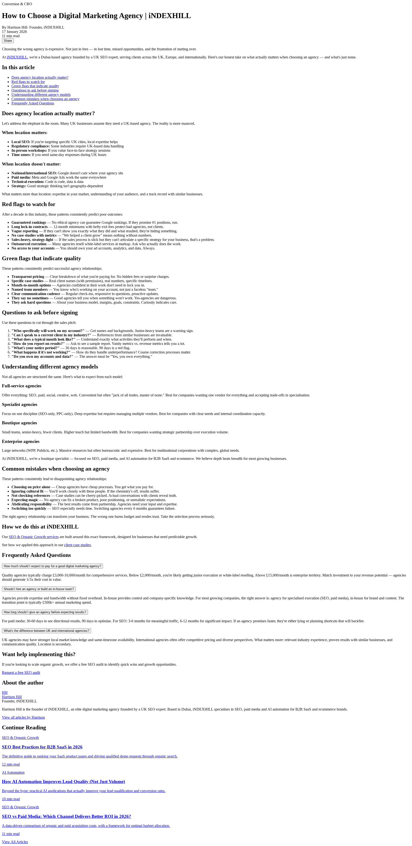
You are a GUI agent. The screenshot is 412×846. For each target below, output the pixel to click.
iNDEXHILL (17, 57)
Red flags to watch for (28, 82)
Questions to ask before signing (35, 90)
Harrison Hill (12, 697)
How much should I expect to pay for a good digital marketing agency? (52, 566)
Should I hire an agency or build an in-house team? (39, 589)
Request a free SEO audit (21, 672)
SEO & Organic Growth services (34, 537)
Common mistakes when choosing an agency (45, 99)
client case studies (77, 545)
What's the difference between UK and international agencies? (46, 631)
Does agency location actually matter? (39, 77)
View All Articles (15, 842)
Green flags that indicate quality (35, 86)
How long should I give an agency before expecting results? (45, 612)
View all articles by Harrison (23, 717)
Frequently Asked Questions (32, 103)
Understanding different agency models (41, 95)
